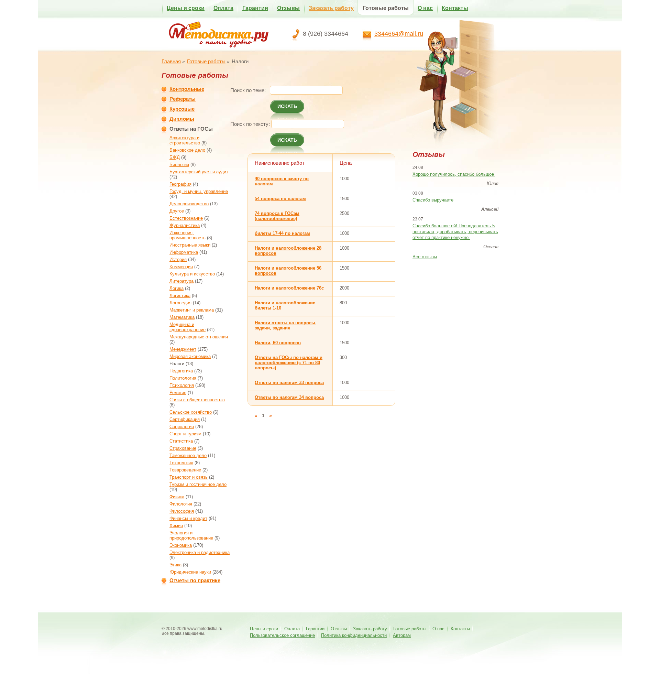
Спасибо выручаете (432, 200)
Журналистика (184, 225)
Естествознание (186, 218)
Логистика (179, 295)
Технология (181, 462)
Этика (175, 564)
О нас (425, 8)
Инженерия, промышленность (187, 235)
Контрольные (186, 89)
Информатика (183, 252)
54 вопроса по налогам (280, 198)
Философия (181, 511)
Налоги (176, 363)
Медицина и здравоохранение (187, 327)
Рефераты (182, 99)
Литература (181, 281)
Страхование (182, 448)
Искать (287, 106)
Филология (180, 504)
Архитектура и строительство (184, 140)
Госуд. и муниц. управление (198, 191)
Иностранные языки (189, 245)
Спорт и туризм (185, 433)
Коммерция (181, 266)
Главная (171, 61)
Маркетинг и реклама (191, 310)
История (178, 259)
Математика (182, 317)
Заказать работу (331, 8)
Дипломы (181, 119)
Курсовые (182, 109)
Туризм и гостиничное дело (198, 484)
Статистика (181, 441)
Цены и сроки (186, 8)
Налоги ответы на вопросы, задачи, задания (286, 325)
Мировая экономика (190, 356)
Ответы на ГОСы (191, 129)
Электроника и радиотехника (199, 552)
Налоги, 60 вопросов (278, 342)
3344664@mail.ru (398, 33)
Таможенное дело (188, 455)
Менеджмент (182, 349)
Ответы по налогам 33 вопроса (289, 382)
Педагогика (181, 370)
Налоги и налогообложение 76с (289, 288)
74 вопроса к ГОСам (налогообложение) (277, 216)
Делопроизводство (189, 203)
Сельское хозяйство (190, 412)
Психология (181, 385)
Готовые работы (386, 8)
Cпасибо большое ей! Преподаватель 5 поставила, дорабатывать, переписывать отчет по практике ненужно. (455, 231)
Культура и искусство (192, 273)
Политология (182, 378)
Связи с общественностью (197, 399)
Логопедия (180, 302)
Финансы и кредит (188, 518)
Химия (176, 525)
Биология (179, 164)
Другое (176, 211)
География (180, 184)
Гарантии (255, 8)
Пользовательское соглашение (282, 635)
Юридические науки (190, 572)
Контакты (455, 8)
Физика (176, 496)
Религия (177, 392)
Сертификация (184, 419)
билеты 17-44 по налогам (282, 233)
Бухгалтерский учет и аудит (198, 171)
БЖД (174, 157)
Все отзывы (424, 256)
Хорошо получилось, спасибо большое (453, 174)
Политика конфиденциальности (354, 635)
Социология (181, 426)
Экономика (180, 545)
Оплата (223, 8)
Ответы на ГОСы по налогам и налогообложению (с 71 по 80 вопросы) (288, 362)
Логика (176, 288)
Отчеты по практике (194, 580)
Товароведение (185, 469)
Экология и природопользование (191, 535)
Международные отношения (198, 336)
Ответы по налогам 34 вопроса (289, 397)
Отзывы (288, 8)
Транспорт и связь (188, 477)
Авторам (402, 635)
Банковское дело (187, 150)
